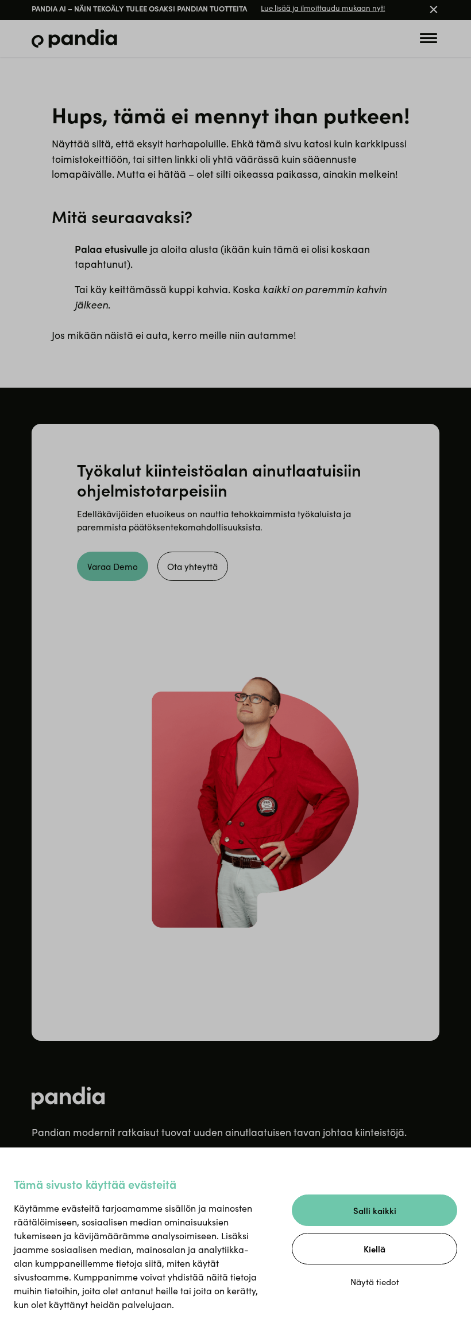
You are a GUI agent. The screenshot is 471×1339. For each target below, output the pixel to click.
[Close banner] (433, 10)
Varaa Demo (112, 566)
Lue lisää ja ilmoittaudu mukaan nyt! (323, 8)
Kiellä (374, 1249)
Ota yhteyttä (192, 566)
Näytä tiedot (374, 1281)
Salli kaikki (374, 1210)
